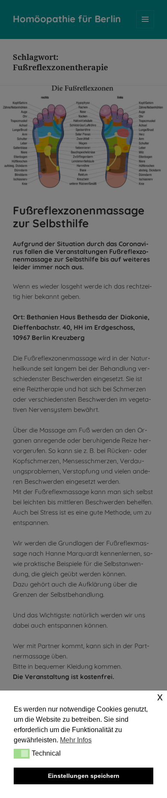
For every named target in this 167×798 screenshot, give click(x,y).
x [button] (160, 697)
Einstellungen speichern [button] (83, 775)
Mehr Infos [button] (76, 740)
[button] (22, 753)
